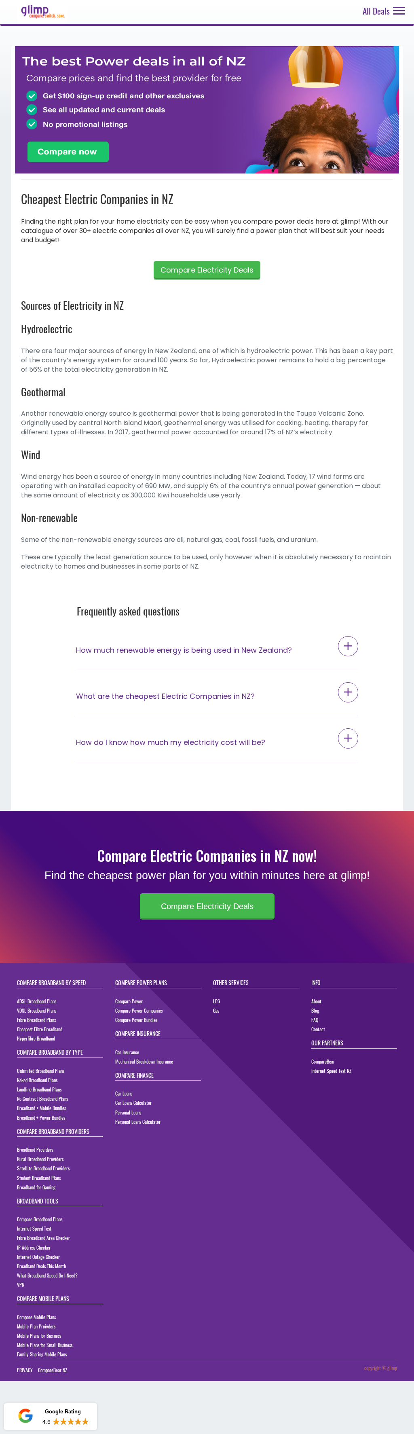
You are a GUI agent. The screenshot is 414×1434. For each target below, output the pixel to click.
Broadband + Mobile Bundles (41, 1107)
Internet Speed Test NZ (331, 1070)
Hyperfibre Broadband (36, 1038)
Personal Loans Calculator (138, 1121)
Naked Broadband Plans (37, 1080)
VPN (20, 1284)
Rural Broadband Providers (40, 1158)
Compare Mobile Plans (36, 1316)
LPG (216, 1001)
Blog (315, 1010)
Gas (216, 1010)
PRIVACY (25, 1369)
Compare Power (129, 1001)
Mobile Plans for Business (39, 1335)
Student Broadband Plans (39, 1177)
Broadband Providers (35, 1149)
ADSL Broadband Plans (36, 1001)
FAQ (314, 1019)
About (316, 1001)
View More (75, 1422)
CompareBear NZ (52, 1369)
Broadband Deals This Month (41, 1266)
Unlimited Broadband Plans (40, 1070)
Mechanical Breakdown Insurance (144, 1061)
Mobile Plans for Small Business (44, 1344)
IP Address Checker (34, 1247)
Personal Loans (128, 1112)
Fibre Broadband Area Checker (43, 1237)
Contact (318, 1029)
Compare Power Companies (139, 1010)
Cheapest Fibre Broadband (39, 1029)
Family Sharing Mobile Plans (42, 1354)
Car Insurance (127, 1052)
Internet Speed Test (34, 1228)
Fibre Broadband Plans (36, 1019)
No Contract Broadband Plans (42, 1098)
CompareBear (323, 1061)
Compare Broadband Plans (39, 1219)
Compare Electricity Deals (207, 270)
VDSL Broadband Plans (36, 1010)
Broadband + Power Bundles (41, 1117)
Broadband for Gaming (36, 1187)
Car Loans (123, 1093)
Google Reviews (50, 1393)
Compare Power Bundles (136, 1019)
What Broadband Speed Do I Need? (47, 1275)
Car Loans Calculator (133, 1102)
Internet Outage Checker (38, 1256)
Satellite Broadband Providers (43, 1168)
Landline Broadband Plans (39, 1089)
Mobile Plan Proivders (36, 1326)
